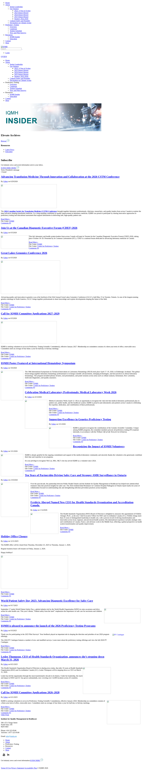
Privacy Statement (17, 768)
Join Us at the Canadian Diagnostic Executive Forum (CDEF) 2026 (39, 227)
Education (13, 39)
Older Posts (5, 715)
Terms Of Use (6, 768)
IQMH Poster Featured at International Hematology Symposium (38, 363)
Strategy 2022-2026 (21, 19)
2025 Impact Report (21, 17)
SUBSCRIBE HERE (9, 168)
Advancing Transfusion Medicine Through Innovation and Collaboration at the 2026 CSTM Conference (60, 176)
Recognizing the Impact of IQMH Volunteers (98, 446)
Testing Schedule (16, 31)
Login (7, 53)
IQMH (11, 221)
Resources (9, 35)
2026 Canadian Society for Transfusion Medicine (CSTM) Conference (30, 211)
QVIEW (4, 57)
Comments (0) (6, 223)
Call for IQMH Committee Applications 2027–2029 (30, 313)
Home (7, 3)
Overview (13, 27)
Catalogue (13, 29)
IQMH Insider (15, 37)
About (7, 5)
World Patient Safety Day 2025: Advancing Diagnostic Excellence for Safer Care (47, 600)
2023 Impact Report (21, 13)
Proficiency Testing (12, 25)
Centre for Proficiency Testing (48, 246)
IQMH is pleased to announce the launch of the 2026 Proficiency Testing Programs (48, 625)
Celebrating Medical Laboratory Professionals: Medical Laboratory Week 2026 (70, 392)
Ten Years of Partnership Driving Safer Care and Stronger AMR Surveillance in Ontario (75, 475)
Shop (7, 43)
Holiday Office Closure (14, 536)
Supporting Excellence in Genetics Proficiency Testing (80, 419)
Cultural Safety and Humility (20, 21)
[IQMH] (4, 47)
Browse (4, 141)
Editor (5, 181)
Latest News (9, 150)
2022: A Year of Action (22, 11)
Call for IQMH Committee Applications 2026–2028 (30, 692)
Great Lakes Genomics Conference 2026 (24, 252)
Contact (8, 41)
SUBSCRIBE (35, 760)
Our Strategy (14, 9)
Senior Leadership (16, 7)
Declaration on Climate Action (20, 23)
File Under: (5, 221)
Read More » (5, 219)
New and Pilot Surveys (18, 33)
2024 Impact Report (21, 15)
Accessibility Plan (30, 768)
